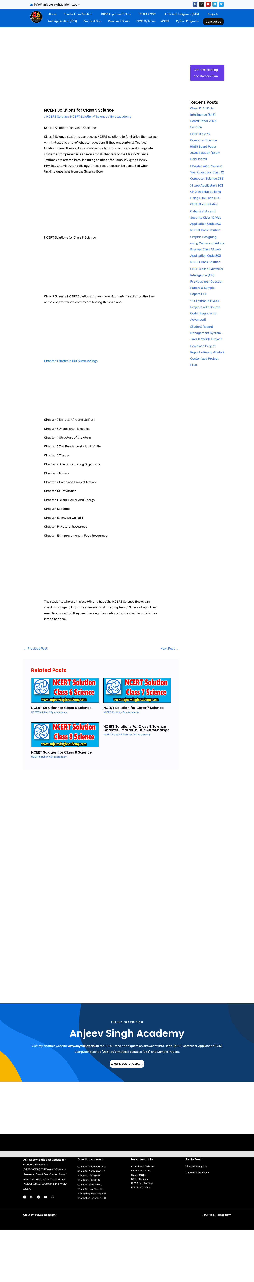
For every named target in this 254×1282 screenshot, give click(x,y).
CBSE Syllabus (145, 21)
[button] (78, 14)
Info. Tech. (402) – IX (88, 1175)
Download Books (119, 21)
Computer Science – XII (90, 1189)
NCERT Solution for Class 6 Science (61, 707)
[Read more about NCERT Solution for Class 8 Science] (65, 734)
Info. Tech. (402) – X (88, 1180)
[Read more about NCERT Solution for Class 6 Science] (65, 690)
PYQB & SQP (148, 14)
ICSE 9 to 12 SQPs (140, 1187)
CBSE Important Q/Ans (116, 14)
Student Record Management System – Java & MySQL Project (206, 333)
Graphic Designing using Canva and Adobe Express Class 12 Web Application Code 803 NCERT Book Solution (207, 249)
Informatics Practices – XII (91, 1198)
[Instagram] (31, 1197)
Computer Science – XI (89, 1184)
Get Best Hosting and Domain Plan (206, 73)
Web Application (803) (62, 21)
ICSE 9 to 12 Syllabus (142, 1183)
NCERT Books (138, 1175)
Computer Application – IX (91, 1166)
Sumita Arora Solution (78, 14)
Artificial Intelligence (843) (181, 14)
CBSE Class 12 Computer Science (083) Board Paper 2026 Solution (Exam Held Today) (205, 146)
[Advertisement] (101, 65)
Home (53, 14)
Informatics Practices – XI (91, 1193)
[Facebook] (24, 1197)
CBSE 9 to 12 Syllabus (142, 1166)
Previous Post (35, 648)
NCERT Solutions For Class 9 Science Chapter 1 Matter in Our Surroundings (136, 728)
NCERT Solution (57, 116)
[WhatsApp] (52, 1197)
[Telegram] (38, 1197)
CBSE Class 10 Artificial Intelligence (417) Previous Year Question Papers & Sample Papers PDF (206, 281)
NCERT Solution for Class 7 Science (133, 707)
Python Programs (187, 21)
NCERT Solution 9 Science (88, 116)
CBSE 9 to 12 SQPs (141, 1170)
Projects (213, 14)
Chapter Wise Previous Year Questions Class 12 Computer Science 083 (207, 172)
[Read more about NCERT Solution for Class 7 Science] (137, 690)
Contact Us (213, 21)
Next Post (169, 648)
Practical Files (92, 21)
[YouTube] (45, 1197)
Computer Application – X (91, 1171)
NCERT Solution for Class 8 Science (61, 752)
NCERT (164, 21)
